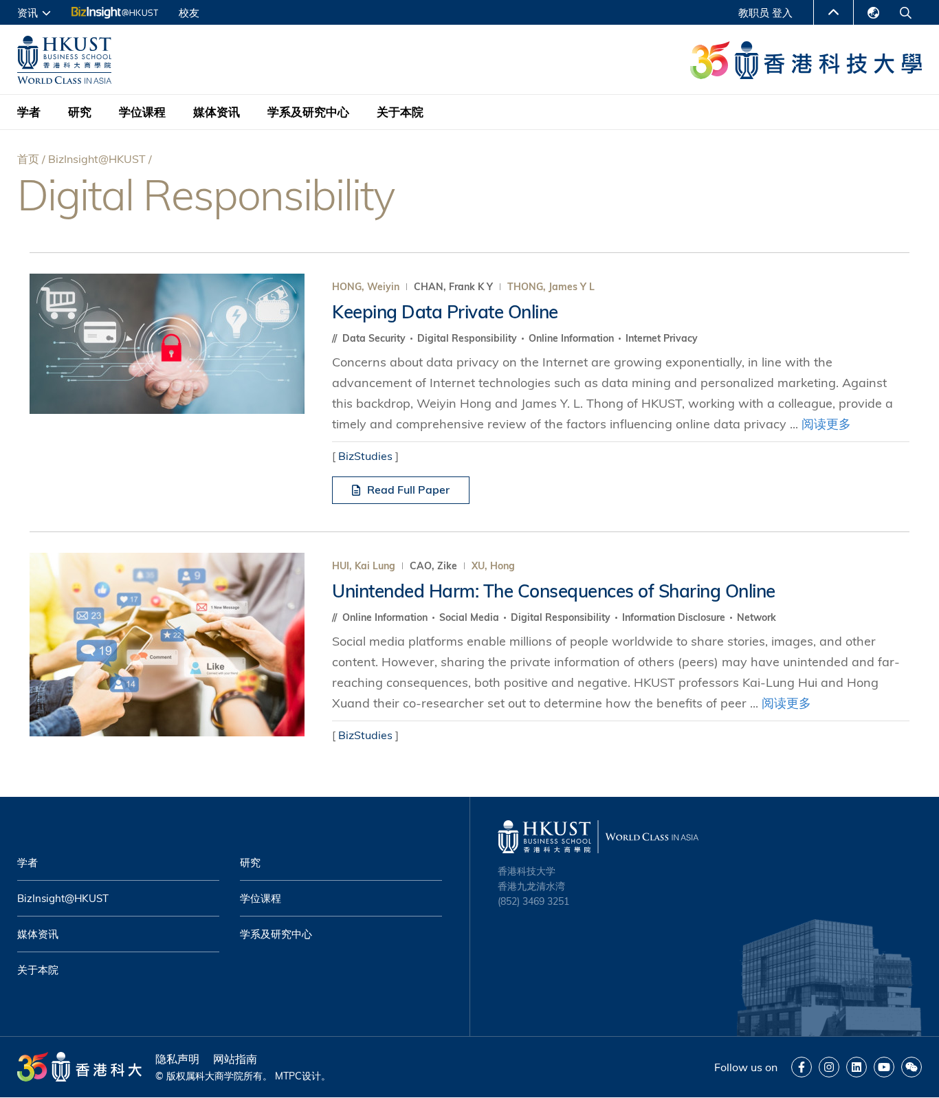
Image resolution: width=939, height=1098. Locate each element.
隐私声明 (177, 1059)
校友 (189, 12)
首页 (28, 159)
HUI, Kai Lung (363, 566)
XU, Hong (493, 566)
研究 (79, 112)
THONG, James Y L (551, 287)
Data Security (375, 338)
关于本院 (400, 112)
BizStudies (365, 456)
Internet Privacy (662, 338)
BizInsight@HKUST (97, 159)
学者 (29, 112)
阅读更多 (826, 424)
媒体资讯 (216, 112)
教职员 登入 (765, 12)
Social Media (470, 617)
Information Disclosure (675, 617)
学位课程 (142, 112)
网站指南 (235, 1059)
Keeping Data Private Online (445, 311)
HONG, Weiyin (365, 287)
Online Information (573, 338)
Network (756, 617)
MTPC (288, 1076)
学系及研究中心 (308, 112)
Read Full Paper (408, 489)
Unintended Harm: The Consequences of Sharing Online (553, 591)
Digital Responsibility (468, 338)
